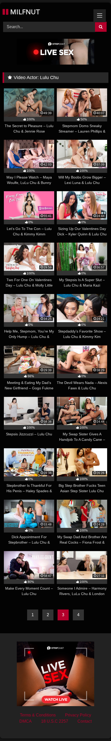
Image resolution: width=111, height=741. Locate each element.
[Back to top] (95, 726)
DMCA (25, 721)
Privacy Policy (78, 715)
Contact (84, 721)
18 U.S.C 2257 (54, 721)
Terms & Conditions (38, 715)
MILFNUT (24, 11)
